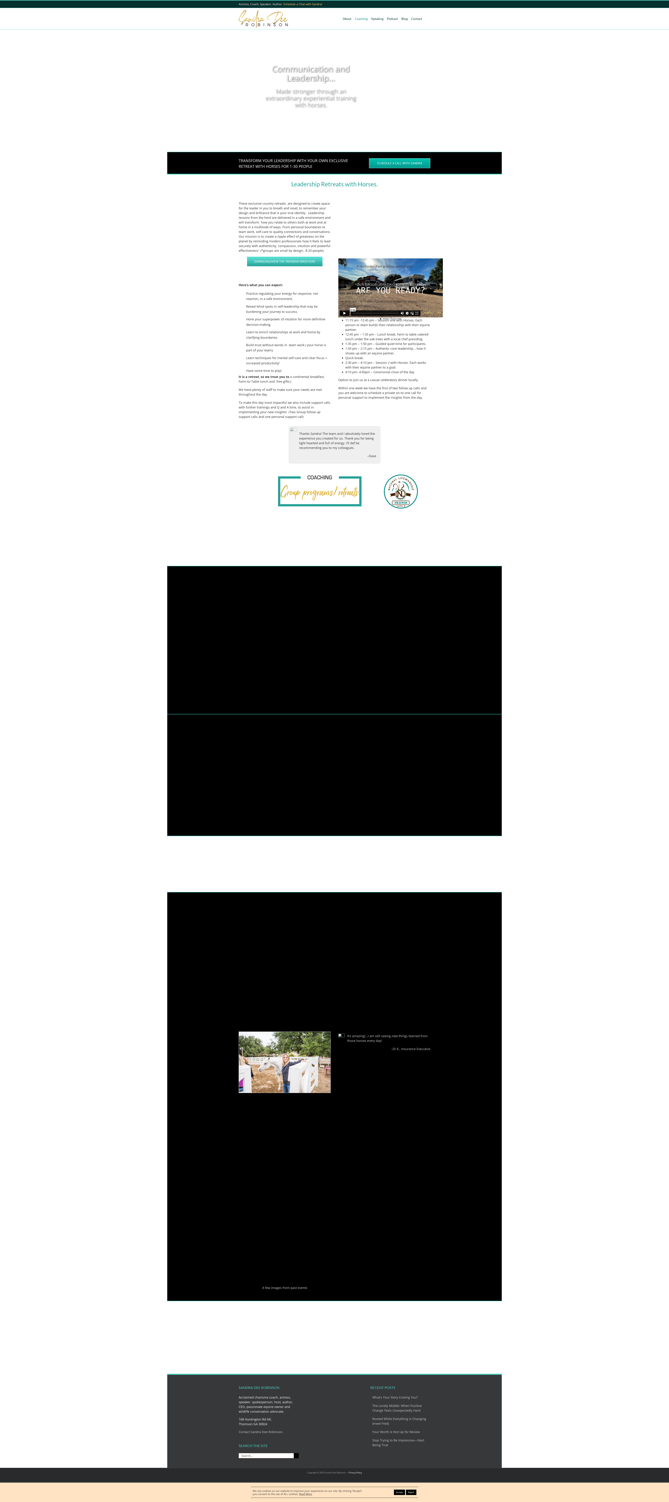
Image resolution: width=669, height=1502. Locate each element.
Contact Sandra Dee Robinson (260, 1432)
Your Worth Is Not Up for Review (396, 1432)
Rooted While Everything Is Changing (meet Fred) (399, 1421)
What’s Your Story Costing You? (395, 1397)
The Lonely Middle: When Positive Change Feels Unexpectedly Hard (397, 1408)
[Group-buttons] (319, 476)
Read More (305, 1494)
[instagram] (433, 4)
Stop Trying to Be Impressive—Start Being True (398, 1442)
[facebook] (416, 4)
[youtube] (422, 4)
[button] (427, 18)
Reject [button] (411, 1492)
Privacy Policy (355, 1472)
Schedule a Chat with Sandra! (302, 4)
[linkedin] (427, 4)
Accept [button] (399, 1492)
